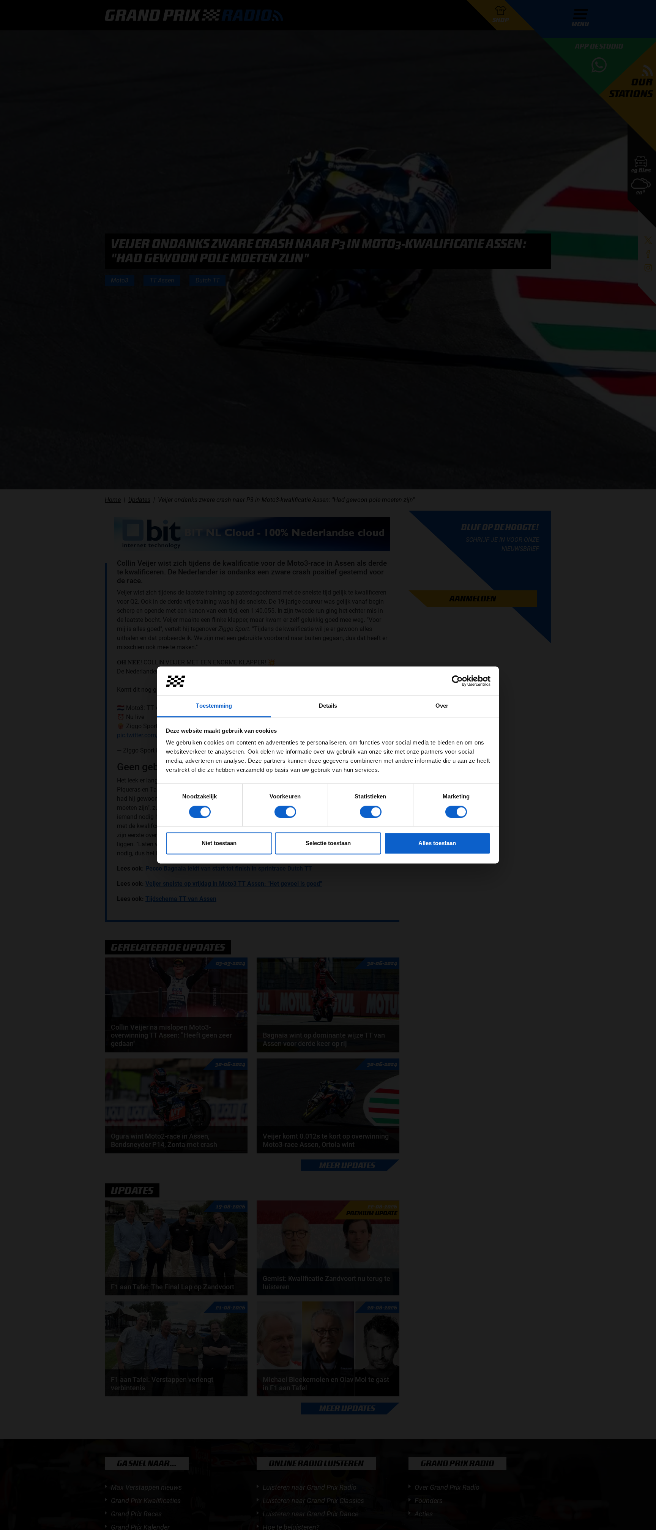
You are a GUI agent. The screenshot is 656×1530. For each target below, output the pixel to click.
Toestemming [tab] (214, 706)
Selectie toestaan (328, 843)
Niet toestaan (219, 843)
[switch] (285, 812)
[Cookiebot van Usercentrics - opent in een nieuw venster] (457, 681)
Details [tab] (328, 706)
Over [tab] (441, 706)
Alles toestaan (437, 843)
